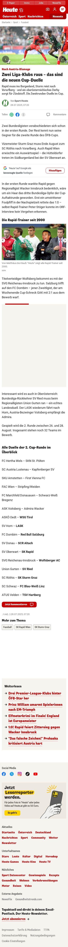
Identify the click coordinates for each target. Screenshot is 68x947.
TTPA (47, 930)
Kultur (26, 856)
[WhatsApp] (12, 114)
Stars (5, 856)
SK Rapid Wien (23, 627)
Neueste (58, 16)
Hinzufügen (55, 170)
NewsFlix (56, 2)
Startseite (6, 22)
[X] (12, 774)
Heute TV (45, 862)
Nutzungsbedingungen (42, 935)
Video (28, 886)
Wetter (53, 837)
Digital (38, 856)
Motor (6, 886)
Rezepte (54, 875)
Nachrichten (9, 837)
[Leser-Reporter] (48, 9)
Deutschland (43, 832)
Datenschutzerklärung (14, 935)
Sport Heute (21, 101)
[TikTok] (28, 774)
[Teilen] (23, 114)
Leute (15, 856)
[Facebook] (17, 114)
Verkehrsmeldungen (45, 880)
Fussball (25, 22)
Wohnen (24, 880)
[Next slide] (65, 240)
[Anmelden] (55, 9)
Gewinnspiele (37, 875)
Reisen (17, 886)
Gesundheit (9, 880)
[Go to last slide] (3, 240)
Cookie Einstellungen (13, 941)
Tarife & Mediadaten (28, 930)
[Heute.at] (10, 9)
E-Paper (11, 2)
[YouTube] (35, 774)
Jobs (41, 2)
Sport (22, 16)
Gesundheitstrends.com (28, 899)
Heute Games (10, 862)
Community (38, 837)
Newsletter (9, 843)
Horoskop (52, 856)
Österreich (10, 16)
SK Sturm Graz (42, 627)
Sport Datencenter (13, 875)
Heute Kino (29, 862)
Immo (27, 2)
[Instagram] (20, 774)
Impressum (8, 930)
